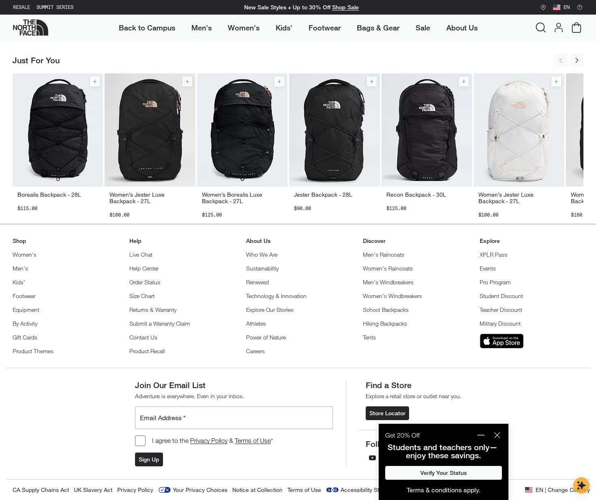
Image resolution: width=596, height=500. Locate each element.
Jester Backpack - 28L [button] (323, 194)
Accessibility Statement (370, 489)
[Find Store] (543, 7)
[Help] (580, 7)
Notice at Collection (257, 489)
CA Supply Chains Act (41, 489)
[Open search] (540, 27)
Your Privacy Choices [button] (200, 489)
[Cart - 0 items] (576, 27)
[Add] (95, 81)
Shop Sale (345, 7)
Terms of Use (253, 440)
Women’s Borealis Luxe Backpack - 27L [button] (232, 197)
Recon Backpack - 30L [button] (416, 194)
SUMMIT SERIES (54, 7)
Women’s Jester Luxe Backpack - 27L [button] (137, 197)
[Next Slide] (576, 60)
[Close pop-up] (497, 435)
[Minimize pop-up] (481, 435)
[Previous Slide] (560, 60)
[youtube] (372, 457)
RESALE (21, 7)
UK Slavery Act (93, 489)
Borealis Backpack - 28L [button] (49, 194)
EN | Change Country (563, 489)
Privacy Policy (208, 440)
